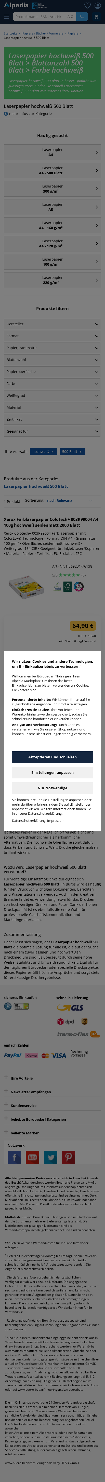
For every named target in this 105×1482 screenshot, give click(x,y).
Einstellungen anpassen (52, 772)
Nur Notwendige (53, 788)
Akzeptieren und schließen (52, 757)
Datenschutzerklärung (29, 821)
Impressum (55, 821)
